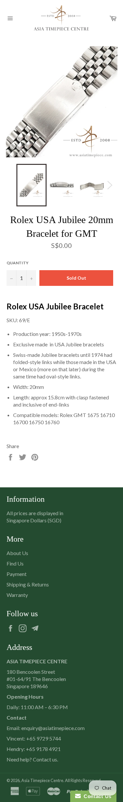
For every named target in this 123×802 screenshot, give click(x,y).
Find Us (15, 563)
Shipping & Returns (28, 584)
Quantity (18, 262)
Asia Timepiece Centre (42, 780)
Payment (17, 574)
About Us (17, 553)
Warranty (17, 595)
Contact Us (96, 796)
